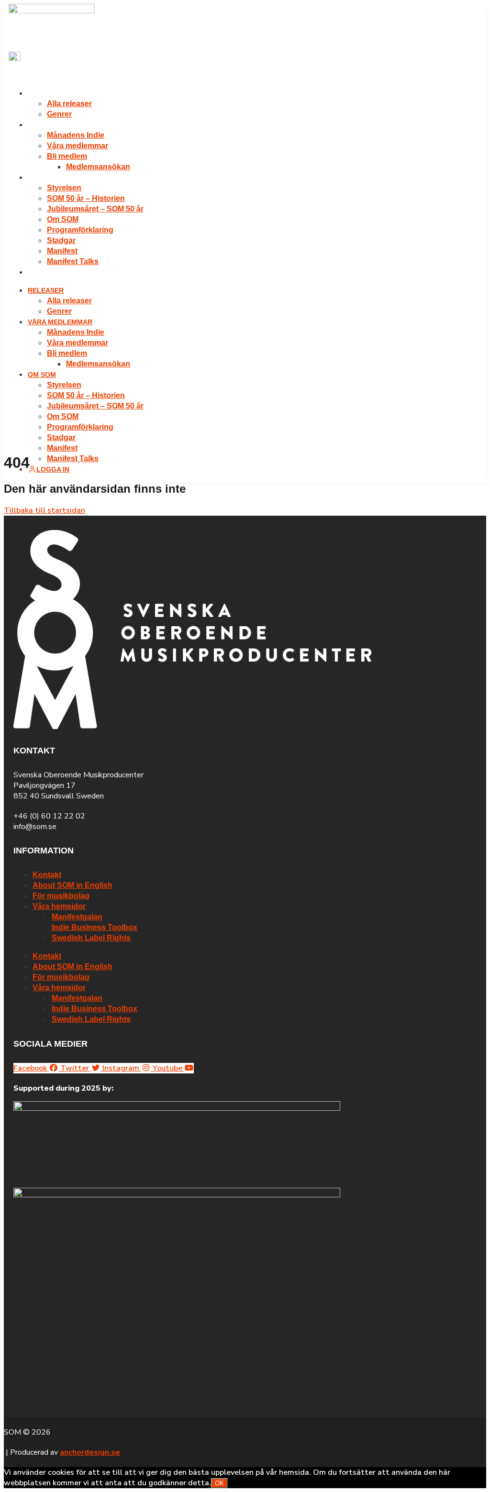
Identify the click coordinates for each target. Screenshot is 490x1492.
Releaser (46, 93)
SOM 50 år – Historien (86, 198)
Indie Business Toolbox (94, 927)
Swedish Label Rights (91, 938)
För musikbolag (61, 896)
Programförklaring (80, 230)
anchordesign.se (90, 1452)
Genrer (59, 114)
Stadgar (61, 240)
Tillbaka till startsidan (44, 510)
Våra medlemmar (60, 125)
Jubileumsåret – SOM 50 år (95, 209)
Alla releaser (69, 103)
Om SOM (42, 177)
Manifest (62, 251)
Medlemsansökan (98, 167)
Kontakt (47, 875)
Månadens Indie (75, 135)
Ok (219, 1483)
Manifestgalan (77, 917)
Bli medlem (67, 156)
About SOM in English (72, 885)
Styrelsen (64, 188)
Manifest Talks (73, 261)
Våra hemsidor (59, 906)
